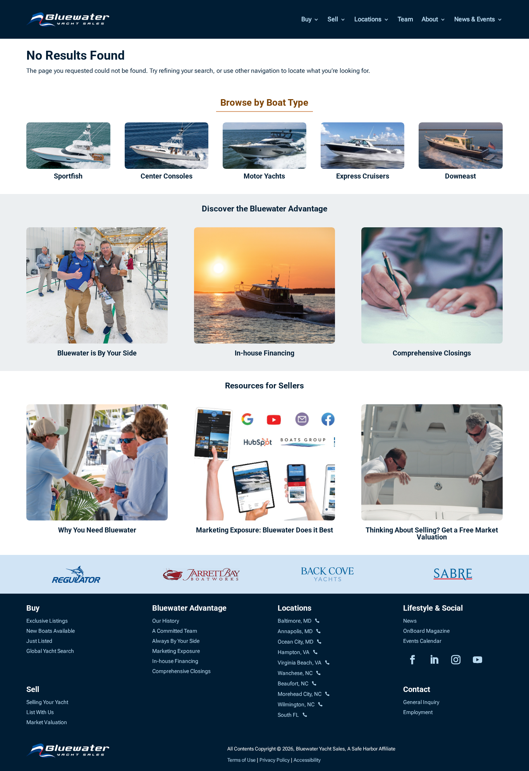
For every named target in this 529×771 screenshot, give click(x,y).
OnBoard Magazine (426, 631)
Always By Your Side (175, 641)
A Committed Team (174, 631)
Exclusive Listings (47, 621)
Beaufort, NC (293, 683)
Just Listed (39, 641)
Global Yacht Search (50, 651)
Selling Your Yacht (47, 702)
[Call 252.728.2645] (314, 684)
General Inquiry (421, 702)
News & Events (474, 19)
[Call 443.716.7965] (318, 631)
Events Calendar (422, 641)
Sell (333, 19)
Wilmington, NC (296, 704)
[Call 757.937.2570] (327, 663)
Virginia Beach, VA (299, 662)
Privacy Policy (274, 760)
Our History (165, 621)
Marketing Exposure (176, 651)
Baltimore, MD (294, 621)
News (410, 621)
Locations (367, 19)
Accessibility (307, 760)
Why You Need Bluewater (97, 530)
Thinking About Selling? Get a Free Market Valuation (432, 533)
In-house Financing (264, 353)
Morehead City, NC (299, 694)
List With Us (40, 712)
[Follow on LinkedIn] (434, 660)
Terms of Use (241, 760)
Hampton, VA (293, 652)
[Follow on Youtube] (477, 660)
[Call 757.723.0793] (315, 652)
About (430, 19)
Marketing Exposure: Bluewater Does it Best (264, 530)
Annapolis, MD (295, 631)
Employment (418, 712)
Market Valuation (46, 722)
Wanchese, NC (295, 673)
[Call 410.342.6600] (317, 621)
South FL (288, 715)
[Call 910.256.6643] (320, 704)
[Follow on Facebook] (412, 660)
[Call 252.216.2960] (318, 673)
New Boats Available (50, 631)
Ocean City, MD (295, 642)
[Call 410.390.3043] (319, 642)
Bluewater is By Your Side (97, 353)
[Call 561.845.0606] (304, 715)
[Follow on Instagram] (456, 660)
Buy (306, 19)
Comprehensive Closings (432, 353)
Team (405, 19)
